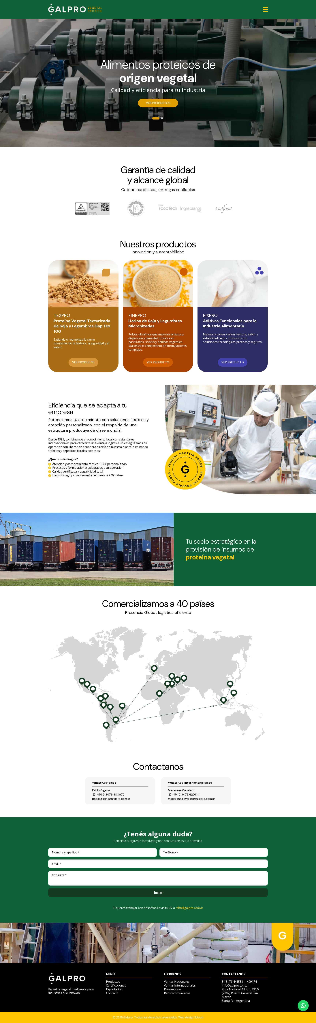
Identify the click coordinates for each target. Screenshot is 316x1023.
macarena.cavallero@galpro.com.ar (191, 799)
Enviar (158, 892)
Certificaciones (116, 985)
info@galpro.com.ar (235, 985)
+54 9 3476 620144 (186, 794)
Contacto (112, 993)
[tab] (154, 119)
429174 (252, 982)
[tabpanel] (158, 83)
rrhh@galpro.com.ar (189, 908)
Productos (113, 982)
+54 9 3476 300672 (110, 794)
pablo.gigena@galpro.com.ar (111, 799)
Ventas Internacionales (180, 985)
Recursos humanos (177, 993)
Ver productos (158, 103)
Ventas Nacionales (176, 982)
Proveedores (173, 989)
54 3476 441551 (232, 982)
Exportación (114, 989)
